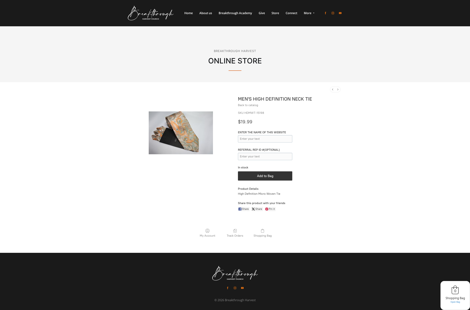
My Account (207, 235)
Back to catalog (248, 105)
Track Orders (235, 235)
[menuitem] (332, 89)
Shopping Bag (263, 235)
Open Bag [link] (455, 301)
